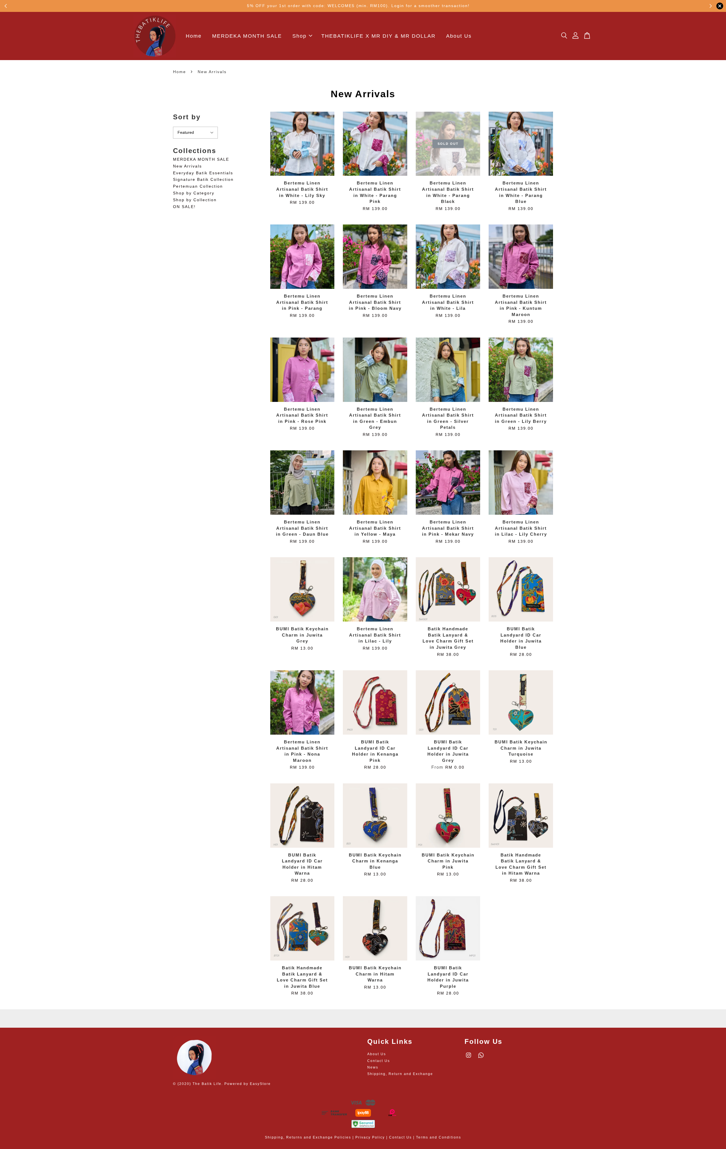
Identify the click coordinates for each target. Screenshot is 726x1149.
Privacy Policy (370, 1137)
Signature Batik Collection (203, 179)
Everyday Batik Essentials (203, 173)
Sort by (187, 117)
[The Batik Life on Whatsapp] (481, 1058)
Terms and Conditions (438, 1137)
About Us (459, 36)
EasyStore (260, 1084)
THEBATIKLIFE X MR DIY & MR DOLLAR (378, 36)
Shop (299, 36)
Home (194, 36)
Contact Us (378, 1061)
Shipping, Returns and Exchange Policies (308, 1137)
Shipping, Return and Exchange (400, 1074)
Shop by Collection (195, 200)
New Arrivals (187, 166)
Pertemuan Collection (198, 186)
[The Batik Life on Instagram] (468, 1058)
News (372, 1067)
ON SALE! (184, 206)
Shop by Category (193, 193)
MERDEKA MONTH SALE (247, 36)
